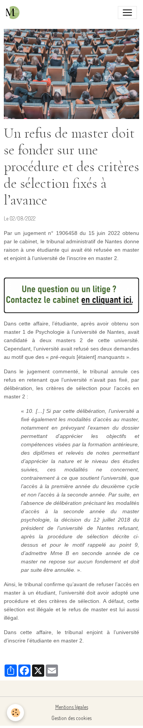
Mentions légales (71, 707)
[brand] (14, 12)
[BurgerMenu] (127, 12)
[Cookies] (15, 712)
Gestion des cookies (71, 718)
